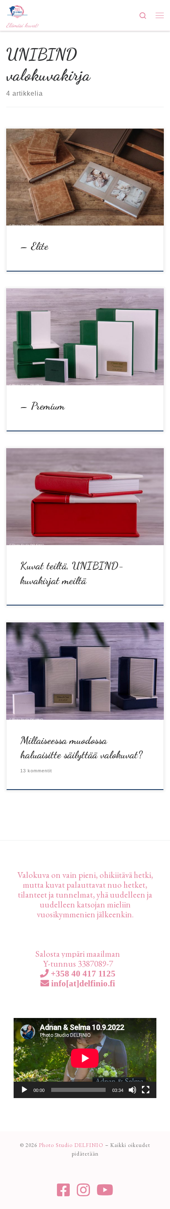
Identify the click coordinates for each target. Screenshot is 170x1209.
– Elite (34, 246)
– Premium (42, 406)
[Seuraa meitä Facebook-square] (63, 1190)
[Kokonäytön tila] (146, 1090)
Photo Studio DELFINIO (71, 1145)
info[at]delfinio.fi (82, 983)
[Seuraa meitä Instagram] (83, 1190)
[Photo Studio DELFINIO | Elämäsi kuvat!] (17, 10)
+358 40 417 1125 (82, 973)
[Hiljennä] (132, 1090)
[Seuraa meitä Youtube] (105, 1190)
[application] (85, 1058)
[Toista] (24, 1090)
